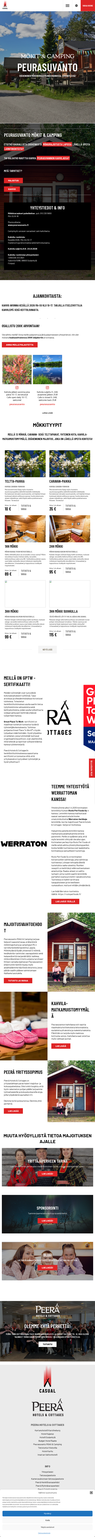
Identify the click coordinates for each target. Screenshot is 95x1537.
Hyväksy (47, 1513)
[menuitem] (47, 1430)
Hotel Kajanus (47, 1434)
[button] (91, 1492)
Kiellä (47, 1520)
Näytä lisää (47, 649)
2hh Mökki (56, 546)
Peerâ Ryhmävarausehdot (47, 1485)
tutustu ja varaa (18, 980)
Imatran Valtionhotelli (47, 1454)
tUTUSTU (47, 1344)
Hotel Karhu (47, 1451)
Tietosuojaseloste (44, 1533)
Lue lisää (61, 1046)
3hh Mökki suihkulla (63, 611)
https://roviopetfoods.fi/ (69, 894)
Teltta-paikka (14, 481)
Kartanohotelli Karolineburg (47, 1430)
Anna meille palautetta (19, 344)
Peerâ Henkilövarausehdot (47, 1482)
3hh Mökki (11, 611)
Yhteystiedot (47, 1472)
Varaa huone (88, 5)
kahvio (12, 189)
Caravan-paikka (60, 481)
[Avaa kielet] (76, 5)
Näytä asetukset (47, 1527)
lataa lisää (47, 413)
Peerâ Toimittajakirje (47, 1489)
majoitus (13, 180)
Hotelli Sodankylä (47, 1437)
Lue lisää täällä (65, 901)
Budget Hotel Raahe (47, 1440)
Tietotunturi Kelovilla (47, 1447)
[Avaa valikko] (67, 5)
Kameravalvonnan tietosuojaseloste (47, 1479)
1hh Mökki (11, 546)
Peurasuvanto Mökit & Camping (47, 1444)
